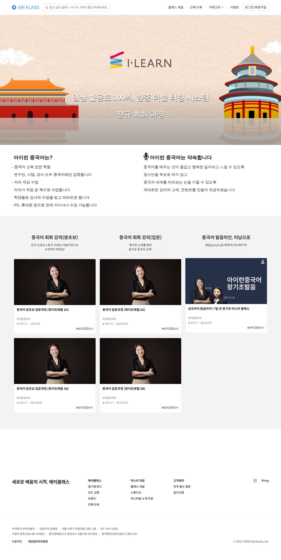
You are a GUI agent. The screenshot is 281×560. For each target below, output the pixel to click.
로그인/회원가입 (255, 7)
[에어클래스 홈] (25, 7)
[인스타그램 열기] (255, 481)
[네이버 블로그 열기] (265, 481)
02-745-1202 (109, 529)
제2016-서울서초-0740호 (82, 534)
